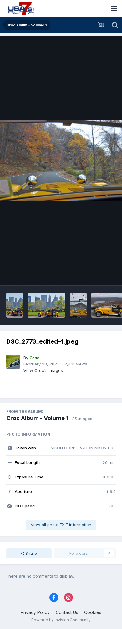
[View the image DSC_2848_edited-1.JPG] (14, 305)
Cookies (92, 612)
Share (30, 553)
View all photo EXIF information (61, 524)
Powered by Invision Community (61, 619)
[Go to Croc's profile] (13, 362)
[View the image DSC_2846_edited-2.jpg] (46, 305)
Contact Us (67, 612)
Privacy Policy (35, 612)
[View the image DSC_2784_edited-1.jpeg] (78, 305)
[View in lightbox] (61, 160)
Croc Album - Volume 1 (37, 418)
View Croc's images (43, 370)
